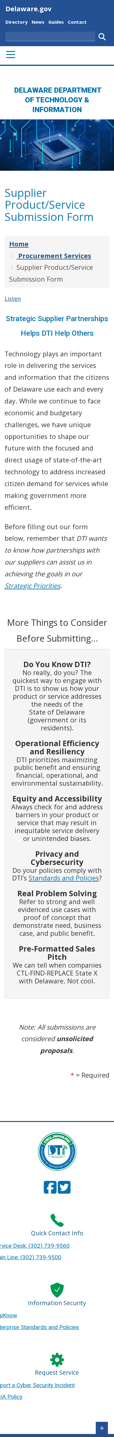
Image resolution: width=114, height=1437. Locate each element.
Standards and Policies (64, 877)
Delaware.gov (28, 8)
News (38, 22)
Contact (77, 22)
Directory (16, 22)
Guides (56, 22)
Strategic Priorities (32, 585)
